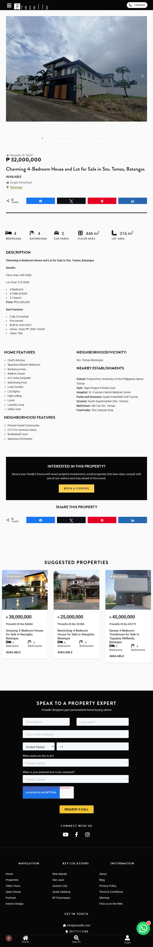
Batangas (16, 187)
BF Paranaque (61, 897)
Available (14, 177)
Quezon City (59, 885)
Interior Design (15, 903)
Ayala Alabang (61, 891)
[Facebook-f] (76, 834)
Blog (102, 879)
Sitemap (104, 897)
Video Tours (13, 885)
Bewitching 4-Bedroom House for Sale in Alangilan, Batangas (76, 634)
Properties (12, 879)
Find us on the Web (111, 903)
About (103, 873)
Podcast (11, 897)
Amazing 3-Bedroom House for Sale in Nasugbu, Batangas (24, 634)
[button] (10, 75)
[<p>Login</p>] (127, 937)
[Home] (25, 937)
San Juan (58, 879)
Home (9, 873)
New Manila (59, 873)
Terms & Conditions (111, 891)
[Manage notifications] (9, 938)
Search (76, 941)
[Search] (76, 937)
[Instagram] (87, 834)
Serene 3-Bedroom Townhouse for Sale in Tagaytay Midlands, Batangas (124, 636)
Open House (13, 891)
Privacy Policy (107, 885)
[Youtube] (66, 834)
